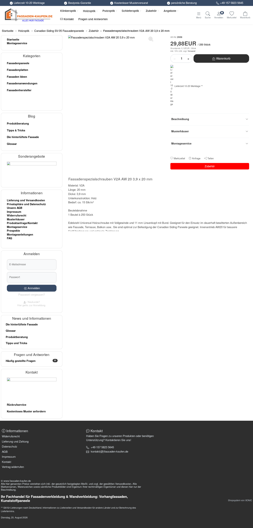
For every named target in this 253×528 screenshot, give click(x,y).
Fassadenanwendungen (22, 83)
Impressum (14, 211)
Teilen (210, 158)
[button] (109, 451)
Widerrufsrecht (16, 215)
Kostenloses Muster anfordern (26, 411)
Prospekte (13, 230)
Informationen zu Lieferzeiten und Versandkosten (67, 507)
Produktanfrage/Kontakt (22, 223)
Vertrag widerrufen (13, 467)
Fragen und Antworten (93, 19)
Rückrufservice (16, 404)
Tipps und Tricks (16, 343)
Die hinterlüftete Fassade (23, 137)
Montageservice (17, 43)
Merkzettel (179, 158)
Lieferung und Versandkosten (26, 200)
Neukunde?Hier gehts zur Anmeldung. (31, 303)
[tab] (111, 179)
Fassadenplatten (17, 70)
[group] (111, 78)
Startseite (13, 39)
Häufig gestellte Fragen (31, 361)
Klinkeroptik (68, 11)
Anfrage (196, 158)
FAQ (9, 238)
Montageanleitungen (20, 234)
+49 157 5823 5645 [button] (102, 447)
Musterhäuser (16, 219)
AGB (5, 451)
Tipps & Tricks (16, 130)
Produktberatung (18, 123)
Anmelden (34, 288)
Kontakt (68, 19)
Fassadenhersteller (19, 90)
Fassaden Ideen (17, 76)
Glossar (12, 144)
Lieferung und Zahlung (15, 441)
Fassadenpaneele (18, 63)
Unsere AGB (14, 208)
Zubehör (151, 11)
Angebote (170, 11)
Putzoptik (108, 11)
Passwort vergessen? (31, 294)
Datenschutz (9, 446)
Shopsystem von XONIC (240, 500)
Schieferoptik (130, 11)
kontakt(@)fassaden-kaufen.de (109, 451)
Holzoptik (89, 11)
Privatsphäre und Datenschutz (26, 204)
